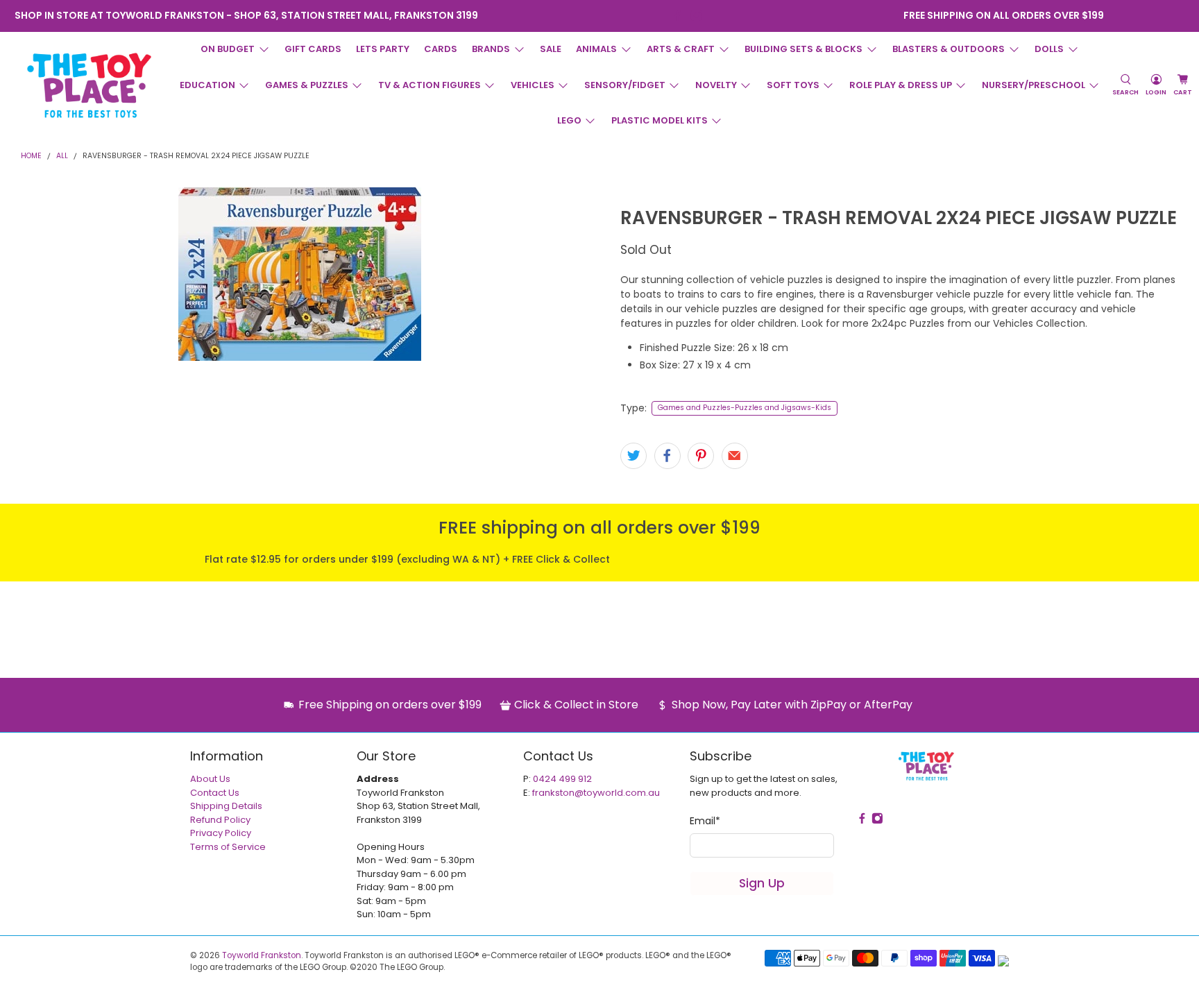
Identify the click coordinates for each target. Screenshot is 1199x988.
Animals (596, 49)
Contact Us (214, 792)
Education (207, 85)
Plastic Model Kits (659, 120)
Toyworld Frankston (261, 955)
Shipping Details (226, 805)
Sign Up (762, 883)
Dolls (1049, 49)
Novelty (716, 85)
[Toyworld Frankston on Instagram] (696, 16)
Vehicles (532, 85)
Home (31, 156)
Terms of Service (228, 846)
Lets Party (382, 49)
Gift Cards (312, 49)
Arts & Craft (681, 49)
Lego (569, 120)
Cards (440, 49)
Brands (491, 49)
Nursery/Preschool (1033, 85)
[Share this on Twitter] (633, 456)
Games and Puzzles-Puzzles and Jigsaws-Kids (744, 407)
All (62, 156)
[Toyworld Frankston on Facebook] (677, 16)
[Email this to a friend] (735, 456)
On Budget (228, 49)
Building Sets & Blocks (803, 49)
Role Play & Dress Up (900, 85)
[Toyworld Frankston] (89, 85)
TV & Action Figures (429, 85)
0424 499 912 (562, 778)
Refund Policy (220, 819)
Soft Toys (793, 85)
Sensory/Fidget (624, 85)
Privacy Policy (220, 833)
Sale (550, 49)
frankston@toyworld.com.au (596, 792)
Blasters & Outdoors (948, 49)
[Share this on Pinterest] (701, 456)
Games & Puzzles (306, 85)
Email (705, 821)
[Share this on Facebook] (667, 456)
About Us (210, 778)
